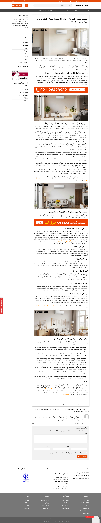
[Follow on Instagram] (20, 1)
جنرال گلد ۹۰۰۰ (24, 101)
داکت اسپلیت (46, 508)
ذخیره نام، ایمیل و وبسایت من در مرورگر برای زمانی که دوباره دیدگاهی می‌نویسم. (67, 452)
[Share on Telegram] (52, 399)
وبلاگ (51, 518)
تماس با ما (86, 500)
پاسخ (33, 423)
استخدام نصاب (85, 513)
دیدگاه (85, 433)
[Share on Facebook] (69, 399)
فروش (81, 510)
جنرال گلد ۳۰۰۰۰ (23, 98)
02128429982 (24, 34)
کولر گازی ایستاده (45, 502)
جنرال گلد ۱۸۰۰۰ (23, 92)
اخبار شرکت (86, 508)
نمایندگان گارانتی (65, 500)
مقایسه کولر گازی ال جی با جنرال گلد (45, 305)
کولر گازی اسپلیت (45, 500)
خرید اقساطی (69, 10)
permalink (71, 404)
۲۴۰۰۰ (84, 139)
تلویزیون (47, 510)
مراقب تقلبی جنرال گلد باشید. (1, 305)
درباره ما (87, 505)
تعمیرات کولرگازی (64, 505)
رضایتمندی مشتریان (43, 10)
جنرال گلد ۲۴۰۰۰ (23, 95)
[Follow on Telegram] (12, 1)
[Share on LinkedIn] (58, 399)
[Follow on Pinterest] (15, 1)
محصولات (82, 10)
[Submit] (34, 5)
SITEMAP (26, 502)
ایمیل (67, 446)
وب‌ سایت (48, 446)
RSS (28, 505)
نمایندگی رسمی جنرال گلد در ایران (65, 241)
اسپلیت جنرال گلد (47, 388)
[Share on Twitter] (66, 399)
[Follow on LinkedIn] (13, 1)
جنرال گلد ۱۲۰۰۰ (23, 89)
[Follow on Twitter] (19, 1)
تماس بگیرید (66, 394)
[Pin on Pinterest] (60, 399)
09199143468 (85, 478)
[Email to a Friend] (63, 399)
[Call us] (16, 1)
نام (86, 446)
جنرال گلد (87, 10)
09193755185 (85, 475)
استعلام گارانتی (65, 502)
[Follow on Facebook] (22, 1)
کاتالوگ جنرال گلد (85, 502)
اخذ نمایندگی (86, 510)
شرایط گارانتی (65, 508)
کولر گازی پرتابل (45, 505)
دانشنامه (62, 10)
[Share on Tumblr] (55, 399)
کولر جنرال (26, 508)
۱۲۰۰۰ (42, 137)
